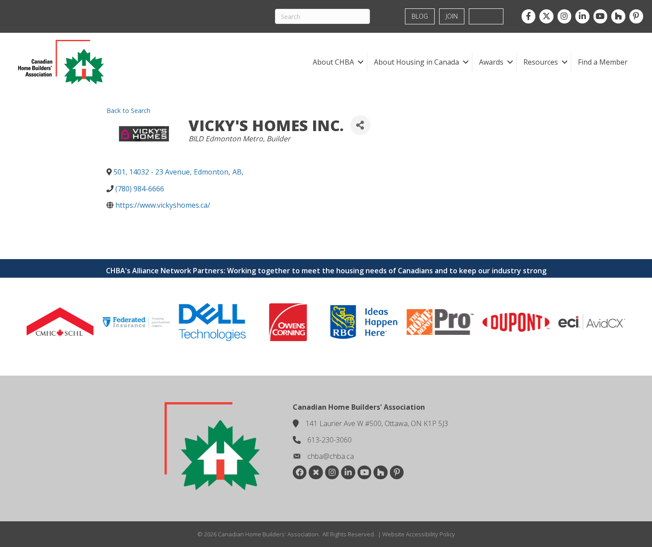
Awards (491, 62)
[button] (360, 62)
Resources (540, 62)
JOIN (452, 16)
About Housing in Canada (416, 62)
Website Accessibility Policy (418, 534)
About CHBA (333, 62)
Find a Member (603, 62)
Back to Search (128, 110)
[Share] (360, 125)
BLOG (420, 16)
